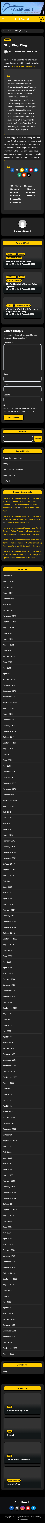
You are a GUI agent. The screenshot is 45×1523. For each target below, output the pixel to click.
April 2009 (7, 899)
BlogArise (35, 1517)
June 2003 (7, 1296)
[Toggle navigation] (3, 19)
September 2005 (10, 1141)
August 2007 (8, 1014)
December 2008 (9, 922)
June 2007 (7, 1025)
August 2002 (8, 1354)
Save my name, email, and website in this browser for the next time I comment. (20, 409)
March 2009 (8, 904)
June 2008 (7, 956)
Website (6, 395)
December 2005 (9, 1129)
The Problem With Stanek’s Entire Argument (21, 285)
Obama (7, 40)
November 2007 (9, 997)
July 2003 (7, 1290)
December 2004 (9, 1192)
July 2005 (7, 1152)
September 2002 (10, 1348)
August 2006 (8, 1083)
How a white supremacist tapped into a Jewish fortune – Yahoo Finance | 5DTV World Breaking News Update (22, 543)
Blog (5, 1372)
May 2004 (7, 1233)
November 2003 (9, 1267)
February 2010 (9, 841)
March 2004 (8, 1244)
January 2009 (9, 916)
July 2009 (7, 881)
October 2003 (9, 1273)
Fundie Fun (11, 254)
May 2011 (7, 766)
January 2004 (9, 1256)
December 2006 (9, 1060)
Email (6, 384)
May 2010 (7, 824)
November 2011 (9, 731)
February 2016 (9, 610)
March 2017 (8, 593)
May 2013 (7, 668)
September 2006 (10, 1077)
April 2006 (7, 1106)
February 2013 (9, 679)
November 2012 (9, 697)
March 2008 (8, 973)
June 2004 (7, 1227)
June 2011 (7, 760)
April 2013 (7, 674)
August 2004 (8, 1216)
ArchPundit (21, 19)
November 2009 (9, 858)
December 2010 (9, 783)
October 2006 (9, 1071)
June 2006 (7, 1094)
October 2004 (9, 1204)
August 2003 (8, 1285)
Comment (8, 343)
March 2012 (8, 714)
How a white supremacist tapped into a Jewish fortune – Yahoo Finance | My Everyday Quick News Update (22, 531)
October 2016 (8, 599)
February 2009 (9, 910)
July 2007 (7, 1020)
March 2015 (8, 639)
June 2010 (7, 818)
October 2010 (8, 795)
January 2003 (9, 1325)
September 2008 (10, 939)
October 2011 (8, 737)
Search (22, 431)
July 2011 (7, 754)
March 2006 (8, 1112)
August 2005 (8, 1146)
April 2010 (7, 829)
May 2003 (7, 1302)
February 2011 (9, 772)
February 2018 (9, 587)
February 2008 (9, 979)
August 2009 (8, 875)
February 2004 (9, 1250)
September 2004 (10, 1210)
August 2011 (8, 749)
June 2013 (7, 662)
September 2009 (10, 870)
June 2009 (7, 887)
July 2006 (7, 1089)
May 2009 (7, 893)
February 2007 (9, 1048)
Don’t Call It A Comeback (13, 470)
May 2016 (7, 605)
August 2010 (8, 806)
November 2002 (9, 1337)
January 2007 (9, 1054)
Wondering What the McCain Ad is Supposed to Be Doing (22, 310)
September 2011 (9, 743)
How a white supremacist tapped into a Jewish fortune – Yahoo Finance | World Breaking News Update (22, 554)
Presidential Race (14, 258)
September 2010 (10, 801)
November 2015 (9, 616)
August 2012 (8, 708)
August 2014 (8, 645)
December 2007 (9, 991)
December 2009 (9, 852)
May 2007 (7, 1031)
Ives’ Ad (6, 481)
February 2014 (9, 656)
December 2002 (9, 1331)
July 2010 (7, 812)
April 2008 (7, 968)
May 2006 (7, 1100)
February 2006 (9, 1118)
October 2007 (9, 1002)
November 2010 (9, 789)
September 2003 (10, 1279)
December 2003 (9, 1262)
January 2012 (9, 726)
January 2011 (8, 777)
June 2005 (7, 1158)
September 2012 (10, 703)
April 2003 (7, 1308)
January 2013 (9, 685)
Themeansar (22, 1520)
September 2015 (10, 622)
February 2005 (9, 1181)
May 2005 (7, 1164)
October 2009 (9, 864)
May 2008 (7, 962)
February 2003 (9, 1319)
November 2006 (9, 1066)
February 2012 (9, 720)
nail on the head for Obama (23, 66)
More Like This (9, 475)
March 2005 (8, 1175)
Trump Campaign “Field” (13, 458)
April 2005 (7, 1169)
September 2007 (10, 1008)
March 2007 (8, 1043)
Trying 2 (6, 464)
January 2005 (9, 1187)
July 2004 (7, 1221)
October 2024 (9, 576)
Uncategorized (14, 1480)
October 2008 (9, 933)
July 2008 (7, 950)
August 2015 (8, 628)
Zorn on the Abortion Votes (18, 261)
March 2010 (8, 835)
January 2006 (9, 1123)
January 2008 (9, 985)
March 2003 (8, 1314)
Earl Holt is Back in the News (17, 523)
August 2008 (8, 945)
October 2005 (9, 1135)
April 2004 (7, 1239)
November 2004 (9, 1198)
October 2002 (9, 1342)
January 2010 (9, 847)
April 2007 (7, 1037)
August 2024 (8, 581)
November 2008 (9, 927)
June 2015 (7, 633)
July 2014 (7, 651)
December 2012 (9, 691)
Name (6, 374)
